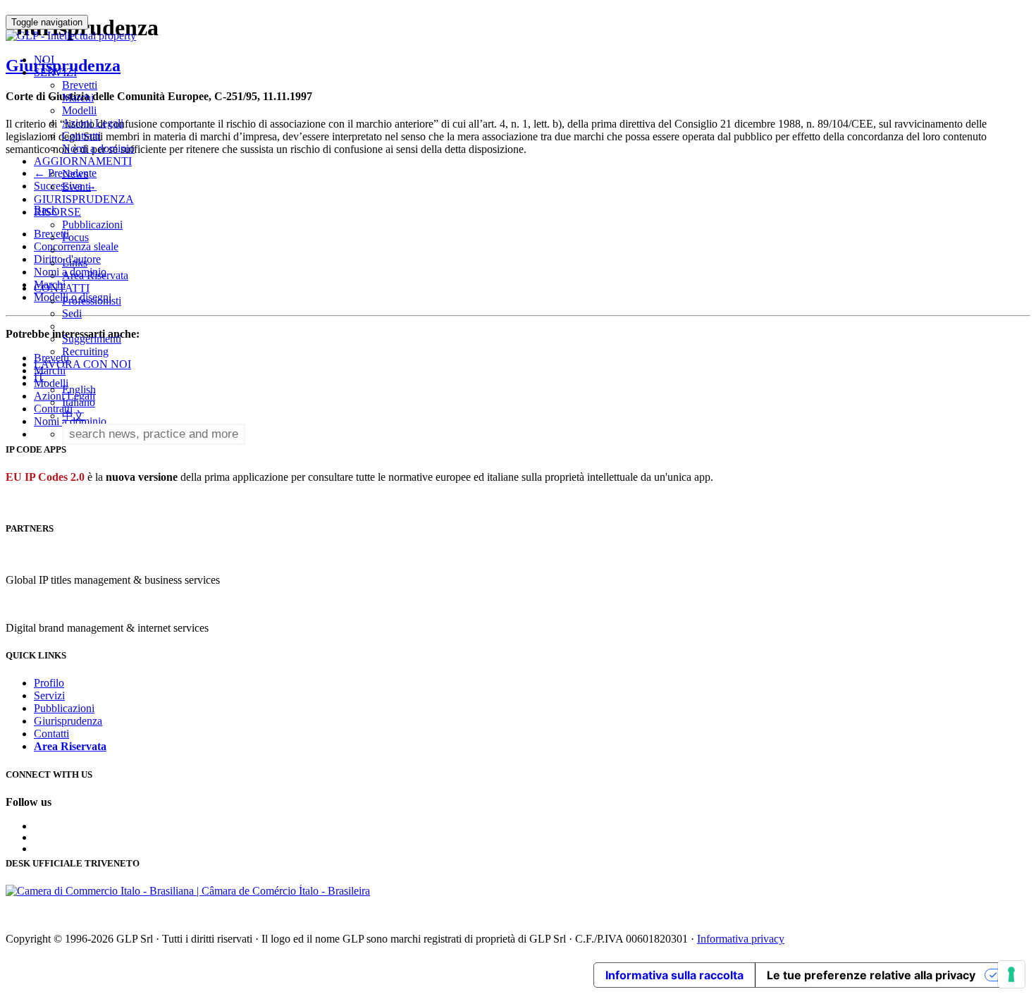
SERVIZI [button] (55, 72)
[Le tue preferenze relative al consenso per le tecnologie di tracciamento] (1011, 974)
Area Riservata (95, 275)
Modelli (79, 110)
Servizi (49, 695)
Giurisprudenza (68, 721)
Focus (75, 237)
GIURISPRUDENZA (84, 199)
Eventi (76, 186)
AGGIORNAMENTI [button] (83, 161)
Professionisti (91, 301)
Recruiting (85, 351)
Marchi (78, 98)
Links (74, 263)
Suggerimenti (91, 339)
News (75, 174)
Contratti (81, 136)
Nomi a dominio (98, 148)
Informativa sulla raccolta (674, 975)
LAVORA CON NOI (82, 364)
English (79, 390)
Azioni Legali (92, 123)
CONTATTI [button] (62, 288)
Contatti (51, 734)
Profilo (49, 683)
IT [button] (40, 377)
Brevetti (79, 85)
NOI (44, 60)
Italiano (78, 402)
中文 (73, 416)
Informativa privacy (740, 939)
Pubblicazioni (92, 225)
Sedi (72, 313)
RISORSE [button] (57, 212)
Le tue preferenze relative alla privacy (871, 975)
